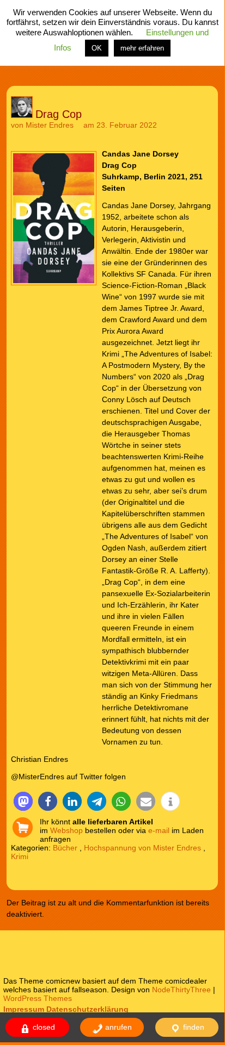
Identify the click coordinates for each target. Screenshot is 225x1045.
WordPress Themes (37, 998)
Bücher (65, 847)
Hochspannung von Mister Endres (142, 847)
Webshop (66, 830)
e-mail (158, 830)
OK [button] (97, 48)
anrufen (117, 1027)
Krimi (19, 856)
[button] (23, 801)
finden (192, 1027)
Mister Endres (50, 125)
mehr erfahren (142, 48)
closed (43, 1027)
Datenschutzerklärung (87, 1009)
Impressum (23, 1009)
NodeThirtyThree (181, 989)
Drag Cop (58, 114)
